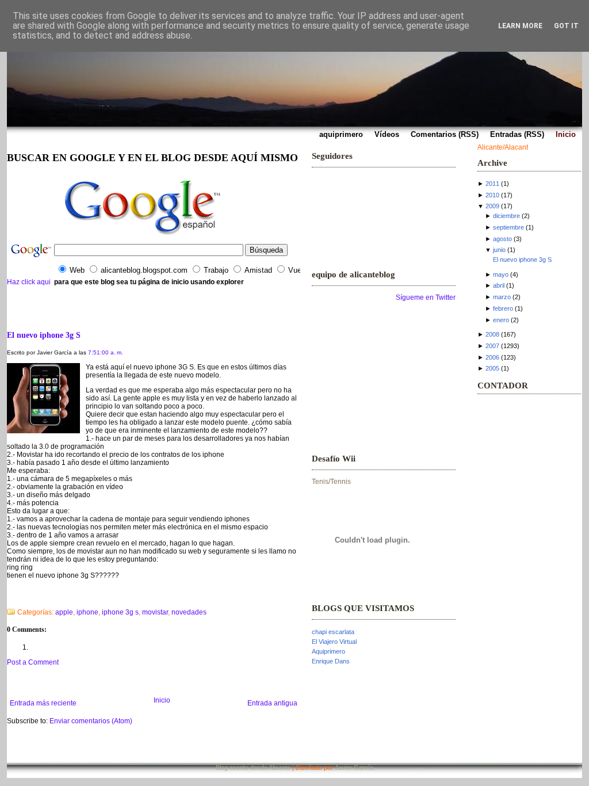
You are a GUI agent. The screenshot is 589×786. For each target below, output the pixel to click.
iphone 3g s (120, 612)
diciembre (506, 215)
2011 (492, 183)
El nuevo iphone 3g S (44, 334)
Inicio (162, 700)
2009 (492, 206)
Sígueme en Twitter (426, 297)
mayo (500, 274)
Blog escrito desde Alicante (253, 767)
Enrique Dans (331, 661)
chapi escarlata (333, 631)
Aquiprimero (328, 651)
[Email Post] (8, 597)
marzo (502, 296)
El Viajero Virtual (334, 641)
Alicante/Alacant (502, 147)
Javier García (354, 767)
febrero (503, 308)
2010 (492, 195)
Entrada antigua (272, 703)
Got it (566, 26)
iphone (87, 612)
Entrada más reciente (43, 703)
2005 (492, 368)
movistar (155, 612)
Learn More (520, 26)
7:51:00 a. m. (105, 352)
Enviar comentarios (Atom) (90, 721)
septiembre (508, 227)
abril (498, 285)
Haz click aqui (29, 282)
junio (499, 249)
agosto (502, 238)
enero (501, 319)
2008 (492, 334)
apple (64, 612)
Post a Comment (33, 662)
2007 (492, 345)
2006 (492, 357)
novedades (188, 612)
